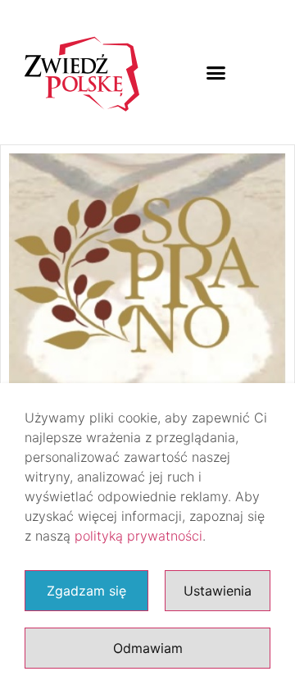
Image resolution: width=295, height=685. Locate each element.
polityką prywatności (138, 535)
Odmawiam (148, 648)
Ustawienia (218, 590)
